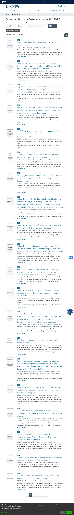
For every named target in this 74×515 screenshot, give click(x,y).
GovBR (4, 2)
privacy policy (23, 508)
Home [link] (8, 15)
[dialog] (37, 509)
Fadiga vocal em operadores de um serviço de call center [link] (39, 458)
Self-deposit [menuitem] (40, 11)
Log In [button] (65, 6)
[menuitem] (29, 11)
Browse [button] (53, 26)
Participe (44, 2)
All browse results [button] (13, 30)
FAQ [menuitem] (62, 11)
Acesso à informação (32, 2)
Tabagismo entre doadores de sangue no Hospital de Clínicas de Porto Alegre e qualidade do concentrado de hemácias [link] (39, 413)
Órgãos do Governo (66, 2)
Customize (4, 512)
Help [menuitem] (67, 11)
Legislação (54, 2)
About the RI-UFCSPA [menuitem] (53, 11)
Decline (62, 512)
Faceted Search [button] (29, 11)
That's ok (69, 512)
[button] (12, 6)
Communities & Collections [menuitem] (14, 11)
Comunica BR (18, 2)
